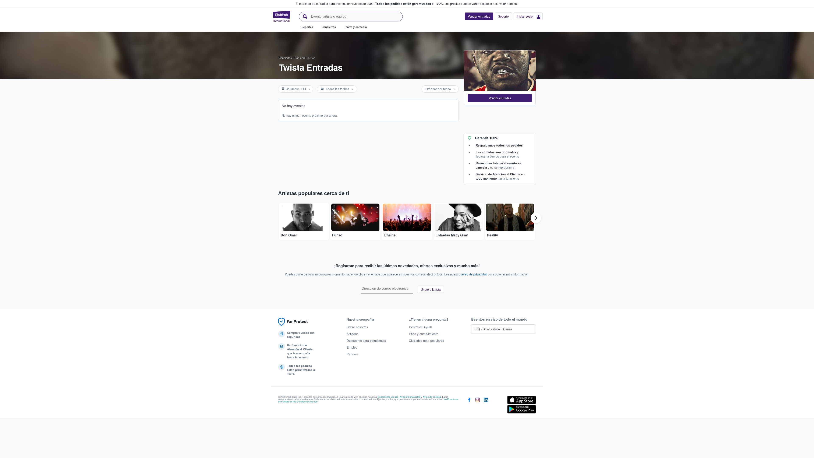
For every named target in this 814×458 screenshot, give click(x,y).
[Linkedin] (486, 405)
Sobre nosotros (357, 327)
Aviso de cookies (432, 396)
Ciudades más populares (426, 340)
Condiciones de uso (388, 396)
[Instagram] (477, 405)
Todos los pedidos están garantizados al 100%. (409, 3)
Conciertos (285, 58)
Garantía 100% (486, 137)
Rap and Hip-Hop (304, 58)
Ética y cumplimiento (423, 333)
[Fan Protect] (293, 322)
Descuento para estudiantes (366, 340)
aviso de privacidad (474, 274)
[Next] (536, 218)
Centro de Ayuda (420, 327)
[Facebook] (469, 405)
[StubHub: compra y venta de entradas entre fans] (281, 16)
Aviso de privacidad (410, 396)
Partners (353, 354)
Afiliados (352, 333)
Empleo (352, 347)
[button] (500, 98)
